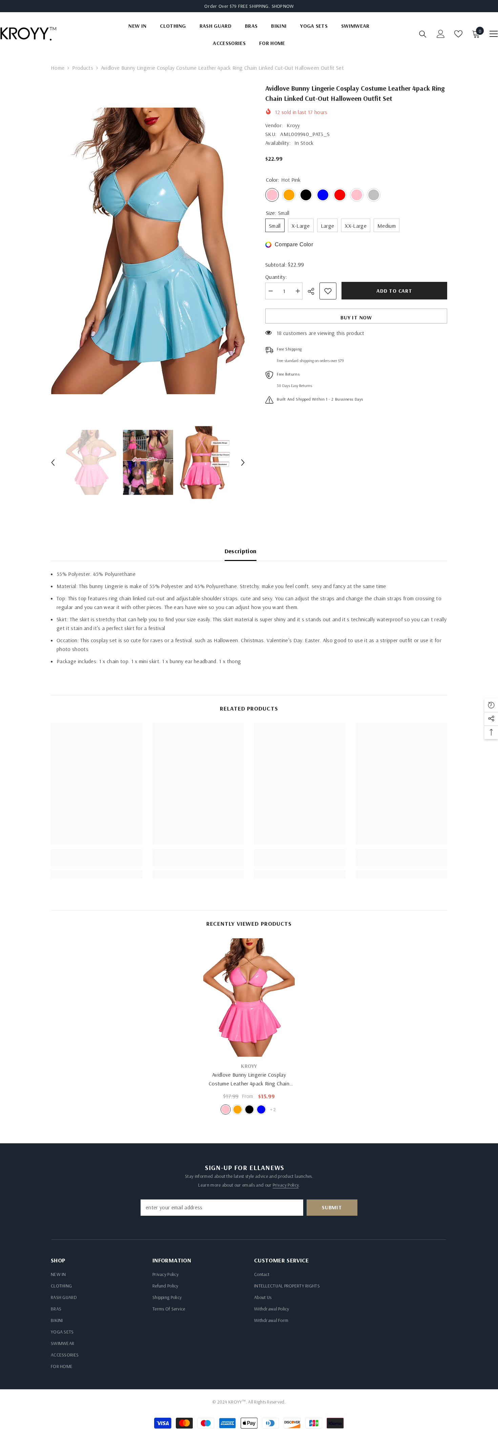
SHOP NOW (283, 6)
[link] (96, 862)
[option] (148, 251)
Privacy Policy (285, 1185)
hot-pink (226, 1109)
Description (241, 551)
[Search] (422, 34)
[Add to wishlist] (327, 291)
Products (82, 67)
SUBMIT (332, 1207)
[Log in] (441, 34)
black (249, 1109)
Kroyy (293, 125)
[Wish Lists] (458, 34)
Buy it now (356, 317)
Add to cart (394, 290)
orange (237, 1109)
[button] (53, 462)
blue (261, 1109)
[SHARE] (313, 291)
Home (57, 67)
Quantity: (276, 276)
